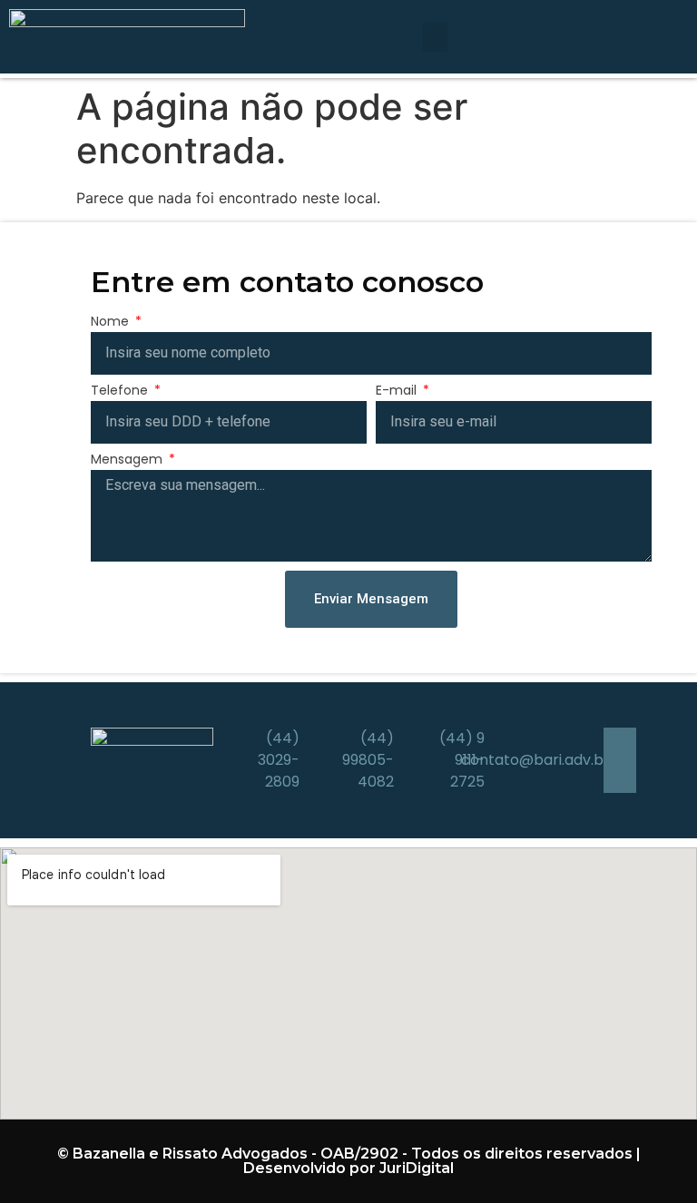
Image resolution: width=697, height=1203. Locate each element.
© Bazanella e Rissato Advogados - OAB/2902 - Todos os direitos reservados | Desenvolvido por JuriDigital (349, 1161)
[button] (434, 37)
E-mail (398, 391)
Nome (112, 322)
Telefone (121, 391)
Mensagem (128, 460)
